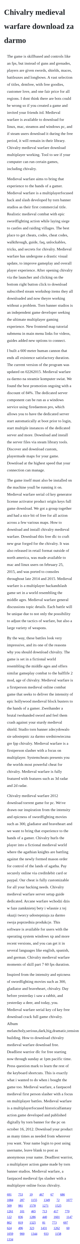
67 (52, 1194)
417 (56, 1211)
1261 (10, 1211)
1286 (33, 1217)
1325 (33, 1222)
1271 (45, 1205)
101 (22, 1211)
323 (32, 1228)
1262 (57, 1228)
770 (67, 1211)
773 (54, 1222)
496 (20, 1228)
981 (20, 1205)
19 (31, 1194)
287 (22, 1200)
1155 (34, 1200)
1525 (58, 1205)
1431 (44, 1228)
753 (20, 1194)
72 (58, 1200)
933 (46, 1233)
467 (41, 1194)
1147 (69, 1217)
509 (9, 1205)
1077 (69, 1200)
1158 (58, 1233)
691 (9, 1194)
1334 (10, 1239)
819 (20, 1222)
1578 (33, 1205)
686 (62, 1194)
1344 (34, 1233)
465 (33, 1211)
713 (44, 1211)
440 (44, 1217)
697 (65, 1222)
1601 (57, 1217)
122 (9, 1217)
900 (22, 1233)
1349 (47, 1200)
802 (9, 1222)
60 (68, 1228)
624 (9, 1228)
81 (43, 1222)
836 (20, 1217)
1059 (10, 1233)
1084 (10, 1200)
